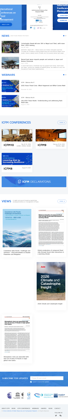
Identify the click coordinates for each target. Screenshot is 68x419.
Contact (57, 408)
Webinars (8, 74)
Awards (43, 408)
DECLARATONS (36, 181)
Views (50, 408)
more (61, 122)
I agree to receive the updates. (40, 381)
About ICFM (6, 408)
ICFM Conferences (23, 408)
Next (63, 39)
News (5, 35)
